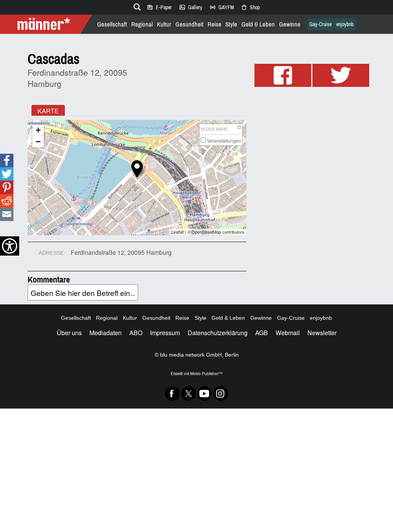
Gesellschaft (112, 24)
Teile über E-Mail (6, 214)
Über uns (69, 332)
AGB (261, 332)
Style (231, 24)
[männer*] (47, 24)
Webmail (288, 332)
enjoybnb (344, 24)
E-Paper (159, 7)
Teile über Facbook (6, 160)
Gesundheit (189, 24)
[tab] (48, 110)
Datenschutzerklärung (218, 332)
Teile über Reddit (6, 201)
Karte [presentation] (48, 110)
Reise (214, 24)
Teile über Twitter (6, 174)
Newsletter (322, 332)
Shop (250, 7)
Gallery (190, 7)
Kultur (164, 24)
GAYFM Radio (221, 7)
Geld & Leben (258, 24)
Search (136, 6)
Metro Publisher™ (206, 373)
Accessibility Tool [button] (9, 246)
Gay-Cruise (320, 24)
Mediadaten (105, 332)
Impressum (165, 332)
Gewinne (290, 24)
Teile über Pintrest (6, 187)
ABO (135, 332)
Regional (142, 24)
